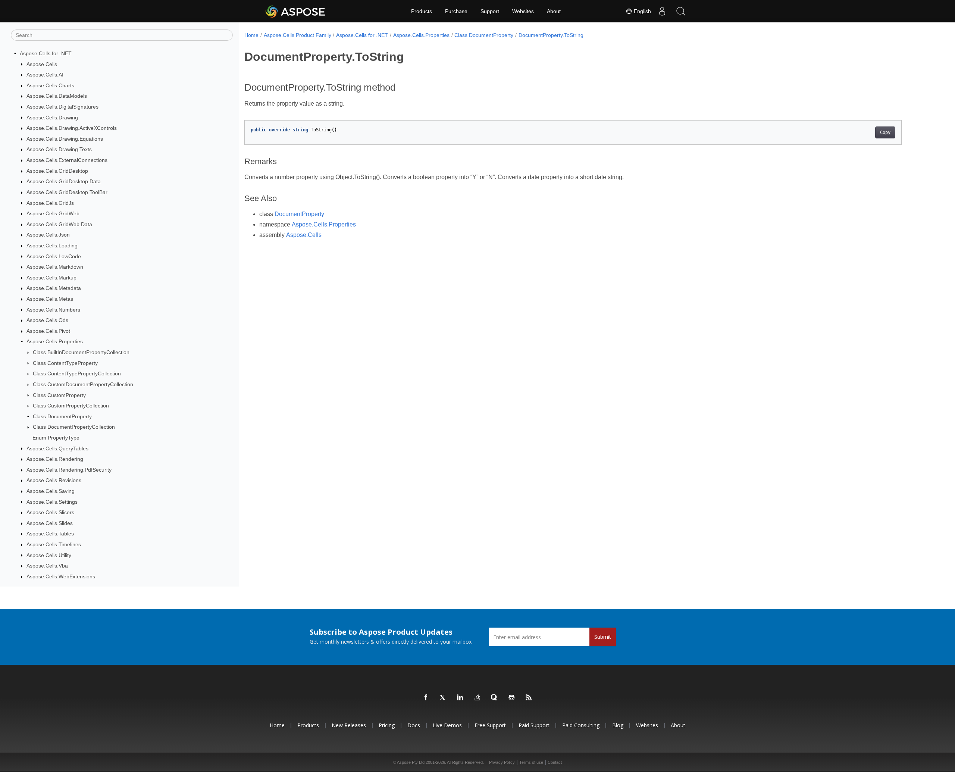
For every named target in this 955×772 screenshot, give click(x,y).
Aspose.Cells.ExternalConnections (66, 160)
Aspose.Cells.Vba (47, 566)
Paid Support (534, 725)
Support (489, 11)
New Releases (349, 725)
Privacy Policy (502, 762)
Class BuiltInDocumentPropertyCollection (81, 352)
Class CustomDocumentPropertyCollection (83, 384)
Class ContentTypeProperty (65, 363)
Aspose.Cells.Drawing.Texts (59, 149)
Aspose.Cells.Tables (50, 534)
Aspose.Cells (41, 64)
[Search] (680, 11)
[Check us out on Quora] (495, 698)
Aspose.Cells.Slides (49, 523)
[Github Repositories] (512, 698)
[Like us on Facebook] (426, 698)
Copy (885, 132)
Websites (523, 11)
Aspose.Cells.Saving (50, 491)
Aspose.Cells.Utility (48, 555)
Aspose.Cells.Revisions (53, 480)
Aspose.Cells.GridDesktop (57, 171)
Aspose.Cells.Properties (54, 341)
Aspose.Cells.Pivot (48, 331)
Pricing (387, 725)
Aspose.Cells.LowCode (53, 256)
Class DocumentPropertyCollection (74, 427)
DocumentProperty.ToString (551, 35)
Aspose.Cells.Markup (51, 278)
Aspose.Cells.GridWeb (52, 213)
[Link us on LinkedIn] (460, 698)
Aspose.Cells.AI (44, 75)
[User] (662, 11)
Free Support (490, 725)
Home (251, 35)
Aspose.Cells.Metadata (53, 288)
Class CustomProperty (59, 395)
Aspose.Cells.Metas (49, 299)
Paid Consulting (580, 725)
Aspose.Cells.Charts (50, 85)
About (554, 11)
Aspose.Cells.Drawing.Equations (64, 139)
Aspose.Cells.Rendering (54, 459)
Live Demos (447, 725)
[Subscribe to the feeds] (529, 698)
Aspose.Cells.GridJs (50, 203)
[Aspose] (295, 11)
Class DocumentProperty (62, 416)
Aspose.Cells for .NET (46, 53)
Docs (413, 725)
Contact (555, 762)
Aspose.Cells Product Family (297, 35)
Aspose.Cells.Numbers (53, 310)
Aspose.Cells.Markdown (54, 267)
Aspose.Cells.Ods (47, 320)
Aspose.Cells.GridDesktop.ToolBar (66, 192)
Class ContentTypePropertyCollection (77, 373)
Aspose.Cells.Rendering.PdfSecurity (69, 470)
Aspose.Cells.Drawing (52, 118)
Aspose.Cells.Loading (52, 246)
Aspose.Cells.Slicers (50, 512)
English (641, 11)
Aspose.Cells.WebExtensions (60, 576)
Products (421, 11)
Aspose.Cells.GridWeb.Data (59, 224)
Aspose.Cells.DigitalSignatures (62, 107)
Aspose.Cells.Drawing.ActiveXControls (71, 128)
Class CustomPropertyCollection (71, 406)
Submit (602, 636)
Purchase (456, 11)
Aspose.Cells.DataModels (56, 96)
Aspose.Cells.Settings (52, 502)
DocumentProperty (299, 214)
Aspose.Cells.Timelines (53, 544)
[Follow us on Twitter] (443, 698)
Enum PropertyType (55, 438)
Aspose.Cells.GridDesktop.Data (63, 181)
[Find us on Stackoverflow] (477, 698)
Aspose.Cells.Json (48, 235)
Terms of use (531, 762)
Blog (617, 725)
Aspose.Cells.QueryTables (57, 448)
